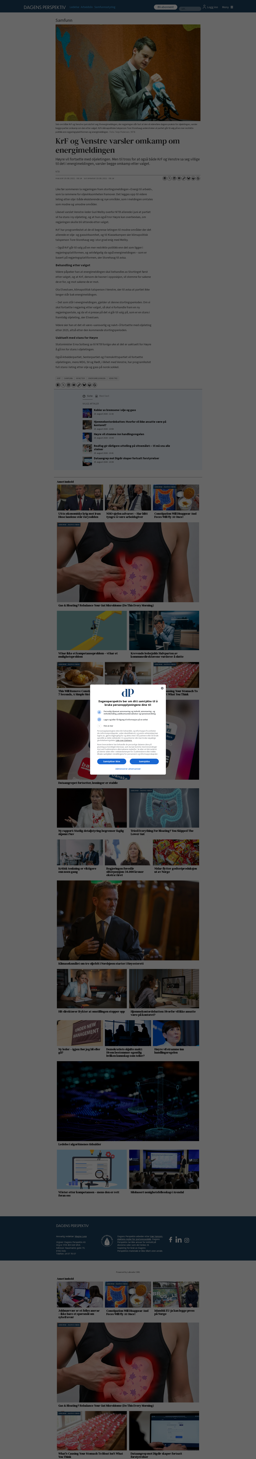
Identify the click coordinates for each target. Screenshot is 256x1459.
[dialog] (128, 730)
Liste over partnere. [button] (124, 740)
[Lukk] (162, 688)
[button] (128, 726)
